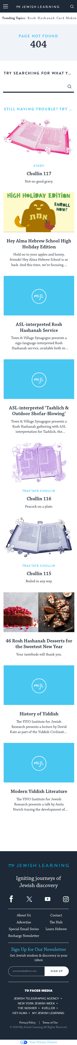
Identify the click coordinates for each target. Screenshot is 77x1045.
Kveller (48, 1008)
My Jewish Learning (48, 1013)
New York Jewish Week (36, 1003)
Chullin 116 (39, 499)
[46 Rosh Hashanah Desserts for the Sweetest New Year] (38, 612)
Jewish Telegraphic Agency (36, 998)
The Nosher (27, 1008)
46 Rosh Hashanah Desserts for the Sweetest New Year (39, 644)
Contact (56, 915)
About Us (24, 915)
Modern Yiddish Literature (39, 792)
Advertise (24, 922)
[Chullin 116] (38, 462)
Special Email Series (24, 929)
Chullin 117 (39, 174)
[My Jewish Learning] (38, 869)
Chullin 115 (39, 574)
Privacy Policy (27, 1022)
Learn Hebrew (56, 929)
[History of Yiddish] (38, 685)
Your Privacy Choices (43, 1042)
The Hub (56, 922)
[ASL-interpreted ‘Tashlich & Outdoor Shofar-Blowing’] (38, 379)
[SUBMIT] (69, 87)
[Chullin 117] (38, 137)
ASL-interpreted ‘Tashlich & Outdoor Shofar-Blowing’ (39, 411)
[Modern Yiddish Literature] (38, 763)
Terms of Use (50, 1022)
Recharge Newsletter (23, 936)
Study (39, 166)
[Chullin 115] (38, 537)
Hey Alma (20, 1013)
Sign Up (57, 971)
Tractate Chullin (38, 491)
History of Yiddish (39, 714)
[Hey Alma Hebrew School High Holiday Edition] (38, 212)
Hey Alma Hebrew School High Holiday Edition (39, 244)
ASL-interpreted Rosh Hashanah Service (39, 327)
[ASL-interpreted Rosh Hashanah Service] (38, 296)
